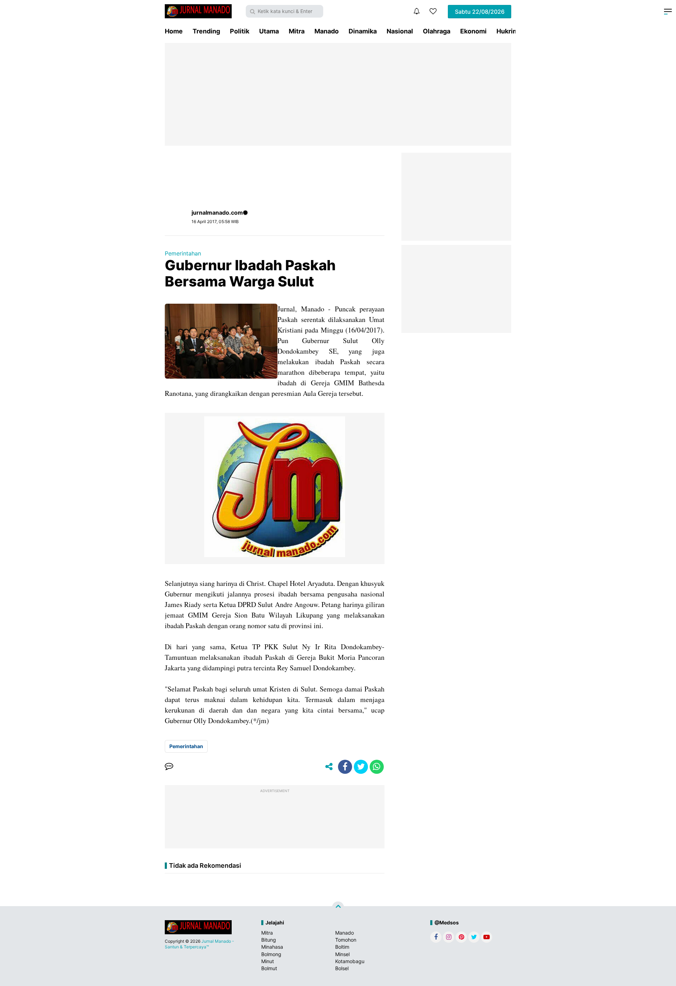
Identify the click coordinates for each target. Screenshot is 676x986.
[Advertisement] (338, 94)
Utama (269, 31)
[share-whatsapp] (377, 767)
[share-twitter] (361, 767)
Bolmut (269, 968)
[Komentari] (169, 767)
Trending (206, 31)
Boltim (342, 947)
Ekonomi (473, 31)
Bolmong (271, 954)
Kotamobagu (349, 961)
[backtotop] (338, 908)
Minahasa (272, 947)
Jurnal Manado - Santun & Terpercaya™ (199, 943)
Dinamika (363, 31)
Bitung (268, 940)
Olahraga (436, 31)
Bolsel (342, 968)
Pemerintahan (183, 253)
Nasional (400, 31)
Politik (239, 31)
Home (174, 31)
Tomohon (345, 940)
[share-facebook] (345, 767)
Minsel (342, 954)
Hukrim (507, 31)
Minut (267, 961)
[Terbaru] (416, 11)
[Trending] (433, 11)
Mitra (297, 31)
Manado (326, 31)
